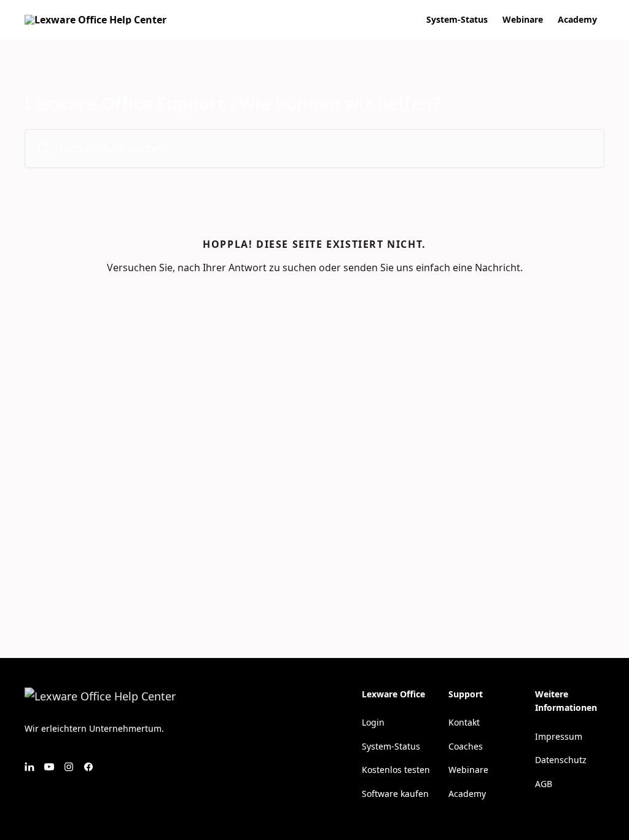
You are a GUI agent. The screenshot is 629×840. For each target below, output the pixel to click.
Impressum (558, 736)
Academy (577, 19)
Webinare (522, 19)
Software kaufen (395, 793)
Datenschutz (561, 760)
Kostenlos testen (396, 769)
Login (373, 722)
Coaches (465, 746)
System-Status (457, 19)
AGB (543, 784)
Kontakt (464, 722)
